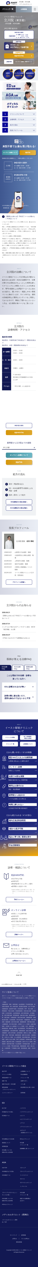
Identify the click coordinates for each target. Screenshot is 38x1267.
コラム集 (23, 1084)
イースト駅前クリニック (7, 984)
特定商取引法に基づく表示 (28, 1087)
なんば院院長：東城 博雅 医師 (22, 1037)
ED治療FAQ (4, 668)
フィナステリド (24, 1175)
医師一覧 (4, 1081)
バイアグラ (23, 1108)
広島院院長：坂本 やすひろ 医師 (23, 1041)
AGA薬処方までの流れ (8, 1171)
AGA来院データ (6, 1175)
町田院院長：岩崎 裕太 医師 (20, 1015)
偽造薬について (6, 1142)
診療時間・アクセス (17, 119)
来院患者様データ (6, 1077)
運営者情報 (19, 1242)
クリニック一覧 (7, 9)
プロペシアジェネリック (26, 1171)
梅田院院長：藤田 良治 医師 (22, 1035)
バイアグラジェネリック (26, 1112)
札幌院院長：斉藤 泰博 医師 (10, 1004)
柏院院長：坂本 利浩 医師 (12, 1022)
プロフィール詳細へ (19, 582)
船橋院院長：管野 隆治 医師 (27, 1022)
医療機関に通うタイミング (27, 1148)
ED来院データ (6, 1115)
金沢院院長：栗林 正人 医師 (24, 1033)
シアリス (22, 1123)
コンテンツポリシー (7, 1092)
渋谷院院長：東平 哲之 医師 (25, 1008)
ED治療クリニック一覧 (24, 1144)
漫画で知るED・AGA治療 (8, 1084)
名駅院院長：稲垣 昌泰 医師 (26, 1030)
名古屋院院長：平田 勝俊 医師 (26, 1028)
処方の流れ (14, 125)
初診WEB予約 (19, 55)
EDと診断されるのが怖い (15, 687)
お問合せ (14, 1238)
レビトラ (22, 1115)
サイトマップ (13, 1235)
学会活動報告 (24, 1074)
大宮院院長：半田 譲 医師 (16, 1019)
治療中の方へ (24, 1081)
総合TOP (4, 1071)
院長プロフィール (16, 130)
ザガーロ (22, 1179)
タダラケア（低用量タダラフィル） (26, 1131)
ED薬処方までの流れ (7, 1112)
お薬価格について (28, 744)
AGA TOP (4, 1167)
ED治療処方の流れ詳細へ (19, 502)
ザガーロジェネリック (26, 1182)
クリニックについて (17, 114)
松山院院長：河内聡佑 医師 (22, 1044)
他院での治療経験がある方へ (25, 1199)
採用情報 (23, 1092)
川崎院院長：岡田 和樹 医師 (18, 1017)
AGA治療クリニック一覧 (24, 1193)
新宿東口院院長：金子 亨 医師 (27, 1006)
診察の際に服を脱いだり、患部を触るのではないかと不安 (17, 697)
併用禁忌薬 (5, 1146)
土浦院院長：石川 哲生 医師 (9, 1024)
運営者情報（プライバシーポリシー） (9, 1088)
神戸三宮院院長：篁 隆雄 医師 (24, 1039)
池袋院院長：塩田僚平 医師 (9, 1008)
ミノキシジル (23, 1186)
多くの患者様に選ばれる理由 (28, 737)
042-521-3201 (19, 35)
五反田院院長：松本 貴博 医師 (21, 1013)
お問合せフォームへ (19, 960)
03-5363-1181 (14, 208)
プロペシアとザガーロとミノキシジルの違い (9, 1193)
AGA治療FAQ (17, 668)
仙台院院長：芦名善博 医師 (26, 1004)
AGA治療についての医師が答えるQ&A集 (7, 1199)
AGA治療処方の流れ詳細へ (19, 508)
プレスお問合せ (25, 1238)
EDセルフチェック (25, 1139)
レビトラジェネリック (26, 1119)
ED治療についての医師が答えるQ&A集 (7, 1151)
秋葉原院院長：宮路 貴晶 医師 (23, 1011)
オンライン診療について (10, 152)
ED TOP (4, 1108)
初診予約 (27, 152)
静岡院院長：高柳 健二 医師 (9, 1028)
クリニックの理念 (10, 737)
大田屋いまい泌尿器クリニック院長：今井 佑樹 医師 (20, 1026)
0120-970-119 (20, 175)
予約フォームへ (19, 899)
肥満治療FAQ (29, 668)
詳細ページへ (19, 934)
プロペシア (23, 1167)
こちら (23, 1052)
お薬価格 (24, 9)
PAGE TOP (19, 975)
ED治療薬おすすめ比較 (8, 1139)
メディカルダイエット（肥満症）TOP (9, 1221)
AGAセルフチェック (7, 1204)
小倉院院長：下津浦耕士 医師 (12, 1048)
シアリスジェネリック (26, 1126)
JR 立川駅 (6, 447)
